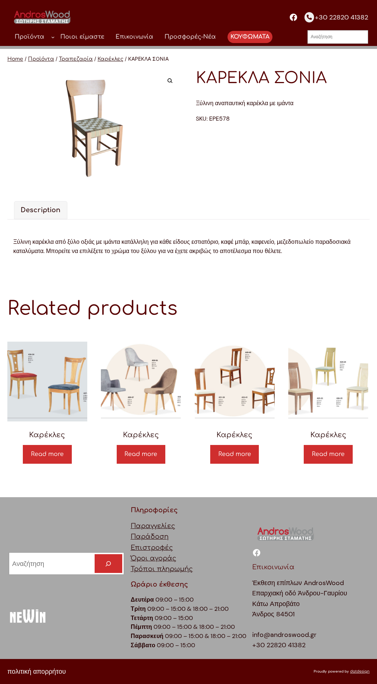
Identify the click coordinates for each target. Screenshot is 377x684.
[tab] (40, 210)
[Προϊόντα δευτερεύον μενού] (52, 37)
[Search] (108, 563)
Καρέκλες (110, 59)
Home (15, 59)
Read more (47, 454)
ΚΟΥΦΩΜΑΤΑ (249, 36)
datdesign (360, 671)
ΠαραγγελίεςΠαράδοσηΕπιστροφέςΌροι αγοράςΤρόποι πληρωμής (162, 548)
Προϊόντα (41, 59)
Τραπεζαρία (76, 59)
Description (40, 210)
